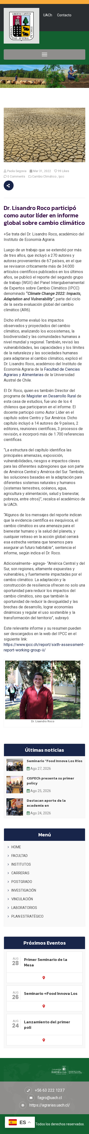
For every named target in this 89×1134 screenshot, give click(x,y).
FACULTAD (19, 856)
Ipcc (61, 176)
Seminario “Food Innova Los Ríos (54, 761)
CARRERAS (20, 873)
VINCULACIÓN (22, 899)
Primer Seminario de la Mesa (45, 962)
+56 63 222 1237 (50, 1090)
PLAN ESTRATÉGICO (27, 916)
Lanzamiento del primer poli (47, 1024)
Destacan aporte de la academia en (46, 803)
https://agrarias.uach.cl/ (49, 1105)
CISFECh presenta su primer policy (50, 781)
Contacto (64, 15)
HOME (16, 847)
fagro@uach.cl (50, 1097)
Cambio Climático (44, 176)
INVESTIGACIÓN (23, 890)
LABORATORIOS (24, 908)
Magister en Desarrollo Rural (50, 396)
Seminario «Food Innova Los (50, 993)
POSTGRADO (21, 882)
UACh (47, 15)
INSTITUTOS (21, 864)
